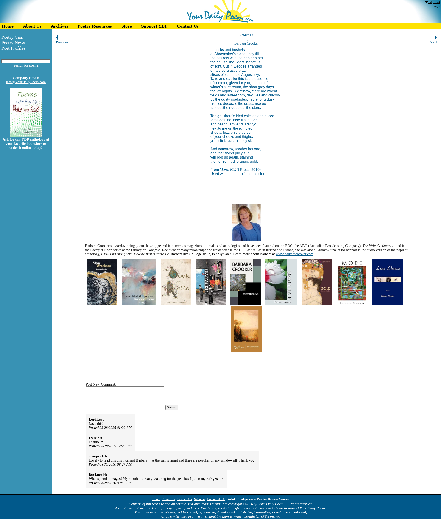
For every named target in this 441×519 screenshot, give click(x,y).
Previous (62, 42)
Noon (108, 250)
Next (433, 42)
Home (8, 25)
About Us (32, 25)
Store (126, 25)
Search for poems (26, 65)
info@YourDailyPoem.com (26, 82)
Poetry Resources (95, 25)
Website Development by (258, 499)
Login (436, 6)
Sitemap (199, 499)
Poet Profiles (13, 48)
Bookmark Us (216, 499)
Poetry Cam (12, 37)
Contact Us (188, 25)
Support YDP (154, 25)
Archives (59, 25)
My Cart (434, 2)
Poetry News (13, 42)
